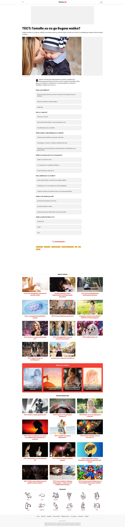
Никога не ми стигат (42, 116)
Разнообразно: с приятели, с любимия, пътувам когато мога (52, 142)
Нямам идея (40, 107)
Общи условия (56, 516)
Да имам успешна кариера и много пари (46, 200)
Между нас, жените (62, 365)
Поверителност (65, 516)
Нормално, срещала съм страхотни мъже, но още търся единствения (54, 191)
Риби (97, 509)
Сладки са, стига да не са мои (44, 159)
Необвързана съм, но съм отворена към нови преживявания (52, 185)
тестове (38, 249)
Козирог (69, 509)
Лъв (83, 499)
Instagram (49, 516)
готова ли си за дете (56, 246)
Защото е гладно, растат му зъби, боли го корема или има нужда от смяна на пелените (56, 95)
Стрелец (56, 509)
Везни (28, 509)
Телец (42, 499)
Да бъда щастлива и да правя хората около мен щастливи (51, 212)
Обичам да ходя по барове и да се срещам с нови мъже (50, 137)
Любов (38, 227)
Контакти (80, 516)
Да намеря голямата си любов (44, 206)
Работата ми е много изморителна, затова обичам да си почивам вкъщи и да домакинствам (56, 149)
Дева (97, 499)
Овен (28, 499)
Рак (69, 499)
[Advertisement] (62, 14)
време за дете (47, 246)
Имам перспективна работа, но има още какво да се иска (51, 122)
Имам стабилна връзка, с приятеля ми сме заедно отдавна (51, 180)
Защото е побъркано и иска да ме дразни (47, 101)
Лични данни (73, 516)
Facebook (43, 516)
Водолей (83, 509)
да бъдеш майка (39, 246)
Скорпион (42, 509)
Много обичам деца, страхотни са (45, 170)
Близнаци (56, 499)
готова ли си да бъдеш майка (67, 246)
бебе (76, 246)
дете (80, 246)
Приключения (40, 221)
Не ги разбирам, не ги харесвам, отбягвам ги (48, 165)
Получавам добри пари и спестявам (46, 127)
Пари (38, 232)
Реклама (86, 516)
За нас (38, 516)
